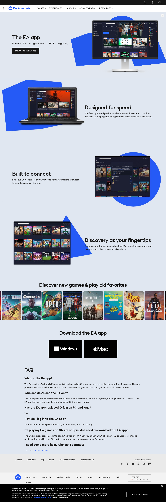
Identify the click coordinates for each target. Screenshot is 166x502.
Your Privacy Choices (140, 494)
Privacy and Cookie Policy (42, 497)
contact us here (40, 450)
